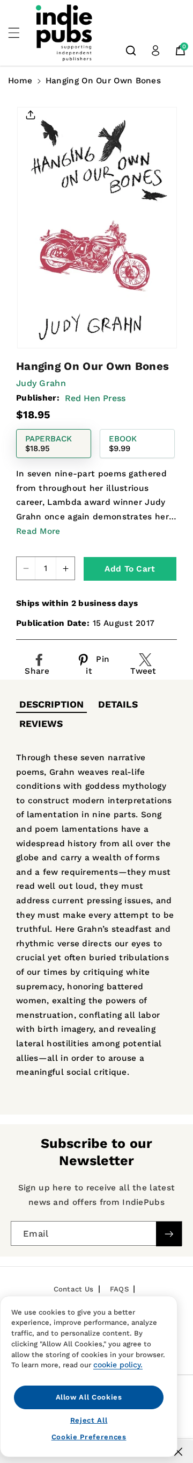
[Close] (178, 1452)
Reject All (89, 1420)
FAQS (119, 1289)
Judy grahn (41, 383)
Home (20, 80)
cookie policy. (118, 1364)
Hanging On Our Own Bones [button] (103, 80)
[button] (20, 33)
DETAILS (118, 704)
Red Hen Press (95, 398)
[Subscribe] (169, 1234)
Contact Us (74, 1289)
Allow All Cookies (89, 1397)
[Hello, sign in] (155, 50)
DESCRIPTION (51, 704)
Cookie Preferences (89, 1437)
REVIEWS (41, 723)
